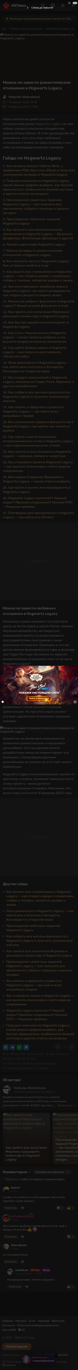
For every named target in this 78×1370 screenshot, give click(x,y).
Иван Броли (19, 1245)
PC (7, 1054)
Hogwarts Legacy (48, 124)
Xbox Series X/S (59, 1054)
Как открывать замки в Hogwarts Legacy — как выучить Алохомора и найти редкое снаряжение (38, 466)
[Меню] (63, 5)
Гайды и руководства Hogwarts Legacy (31, 1063)
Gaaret (15, 1187)
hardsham (21, 1270)
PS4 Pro (10, 1059)
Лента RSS (9, 1329)
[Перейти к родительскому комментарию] (4, 1270)
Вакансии (58, 1320)
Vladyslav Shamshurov (24, 97)
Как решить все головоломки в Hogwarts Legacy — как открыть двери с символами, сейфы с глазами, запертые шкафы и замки (38, 276)
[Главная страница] (14, 5)
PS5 (22, 1059)
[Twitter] (26, 1047)
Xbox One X (37, 1054)
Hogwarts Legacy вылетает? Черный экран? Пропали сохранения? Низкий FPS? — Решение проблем (38, 502)
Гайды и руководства (26, 28)
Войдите (11, 1179)
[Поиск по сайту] (43, 5)
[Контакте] (12, 1047)
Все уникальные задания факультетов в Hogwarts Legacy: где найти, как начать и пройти (38, 426)
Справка (7, 1320)
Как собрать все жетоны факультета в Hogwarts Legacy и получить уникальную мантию (36, 396)
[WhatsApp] (19, 1047)
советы (43, 1068)
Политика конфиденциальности (38, 1325)
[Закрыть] (73, 5)
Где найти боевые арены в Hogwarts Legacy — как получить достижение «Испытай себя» (34, 352)
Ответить (11, 1208)
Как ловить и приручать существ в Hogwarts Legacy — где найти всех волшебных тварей (33, 411)
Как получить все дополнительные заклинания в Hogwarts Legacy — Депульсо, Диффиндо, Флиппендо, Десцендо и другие (38, 234)
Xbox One (19, 1054)
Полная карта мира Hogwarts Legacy (35, 244)
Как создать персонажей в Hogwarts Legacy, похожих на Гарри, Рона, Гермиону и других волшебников (38, 382)
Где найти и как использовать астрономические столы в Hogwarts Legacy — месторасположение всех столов (38, 441)
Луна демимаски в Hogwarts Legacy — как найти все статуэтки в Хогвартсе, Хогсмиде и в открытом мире (36, 367)
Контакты (8, 1325)
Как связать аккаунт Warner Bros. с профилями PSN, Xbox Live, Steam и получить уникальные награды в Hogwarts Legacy (39, 170)
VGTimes (35, 1270)
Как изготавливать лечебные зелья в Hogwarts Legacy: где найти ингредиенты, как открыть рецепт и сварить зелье (37, 291)
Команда (43, 1320)
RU (23, 1329)
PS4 (32, 1059)
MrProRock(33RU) (22, 1216)
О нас (32, 1320)
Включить (9, 1365)
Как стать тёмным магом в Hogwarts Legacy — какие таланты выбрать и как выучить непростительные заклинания (34, 337)
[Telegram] (6, 1047)
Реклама (21, 1320)
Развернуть (65, 1105)
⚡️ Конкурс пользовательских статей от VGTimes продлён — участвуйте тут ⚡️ (40, 18)
